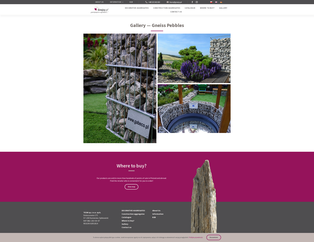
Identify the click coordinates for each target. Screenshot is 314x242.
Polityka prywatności (196, 237)
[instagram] (197, 2)
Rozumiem (214, 237)
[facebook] (192, 2)
